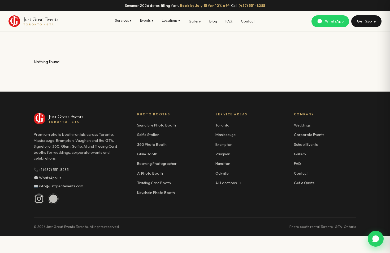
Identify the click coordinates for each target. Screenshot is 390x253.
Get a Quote (304, 182)
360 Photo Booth (152, 144)
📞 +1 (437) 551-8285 (51, 169)
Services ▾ (123, 20)
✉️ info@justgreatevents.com (58, 186)
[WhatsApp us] (376, 239)
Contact (248, 21)
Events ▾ (146, 20)
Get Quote (366, 21)
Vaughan (222, 154)
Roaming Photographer (157, 163)
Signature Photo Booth (156, 125)
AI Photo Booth (150, 173)
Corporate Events (309, 134)
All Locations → (228, 182)
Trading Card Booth (154, 182)
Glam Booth (147, 154)
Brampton (223, 144)
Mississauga (225, 134)
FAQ (229, 21)
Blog (213, 21)
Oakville (222, 173)
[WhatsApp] (53, 198)
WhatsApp (334, 21)
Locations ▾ (171, 20)
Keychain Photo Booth (156, 192)
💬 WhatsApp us (47, 177)
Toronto (222, 125)
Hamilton (222, 163)
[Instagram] (39, 198)
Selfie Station (148, 134)
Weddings (302, 125)
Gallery (195, 21)
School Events (306, 144)
